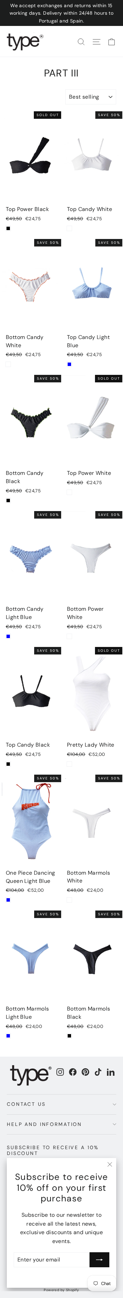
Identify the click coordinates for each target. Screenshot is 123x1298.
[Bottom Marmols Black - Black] (69, 1035)
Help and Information (44, 1124)
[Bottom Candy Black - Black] (8, 500)
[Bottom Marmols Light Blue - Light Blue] (8, 1035)
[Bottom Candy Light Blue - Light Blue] (8, 636)
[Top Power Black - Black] (8, 228)
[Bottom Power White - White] (69, 636)
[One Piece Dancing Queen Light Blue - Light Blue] (8, 900)
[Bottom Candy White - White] (8, 364)
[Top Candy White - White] (69, 228)
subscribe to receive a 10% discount (53, 1150)
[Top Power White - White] (69, 492)
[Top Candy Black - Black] (8, 764)
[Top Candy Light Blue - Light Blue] (69, 364)
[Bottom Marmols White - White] (69, 900)
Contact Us (26, 1104)
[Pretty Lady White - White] (69, 764)
